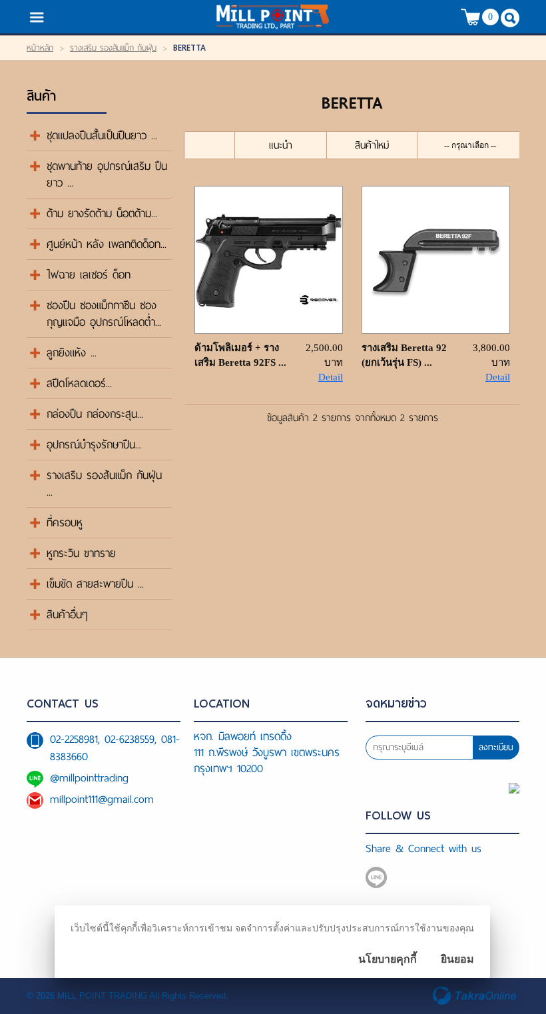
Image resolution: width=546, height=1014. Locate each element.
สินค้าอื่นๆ (67, 614)
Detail (330, 377)
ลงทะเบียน (496, 747)
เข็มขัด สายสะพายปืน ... (95, 584)
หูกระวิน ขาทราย (81, 553)
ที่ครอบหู (65, 522)
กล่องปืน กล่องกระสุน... (95, 414)
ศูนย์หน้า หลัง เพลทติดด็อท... (106, 244)
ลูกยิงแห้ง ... (72, 352)
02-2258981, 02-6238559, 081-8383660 (115, 748)
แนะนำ (280, 145)
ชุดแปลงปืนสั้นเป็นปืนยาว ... (102, 135)
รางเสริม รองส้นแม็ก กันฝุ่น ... (104, 483)
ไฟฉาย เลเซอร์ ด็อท (89, 274)
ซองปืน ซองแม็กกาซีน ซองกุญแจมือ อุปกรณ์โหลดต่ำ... (104, 313)
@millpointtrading (89, 777)
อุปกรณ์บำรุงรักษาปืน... (94, 444)
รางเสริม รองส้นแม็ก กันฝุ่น (113, 48)
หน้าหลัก (40, 48)
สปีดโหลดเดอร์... (79, 383)
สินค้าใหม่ (372, 145)
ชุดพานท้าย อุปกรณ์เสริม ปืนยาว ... (107, 174)
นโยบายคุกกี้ (387, 959)
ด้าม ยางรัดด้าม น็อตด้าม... (102, 213)
